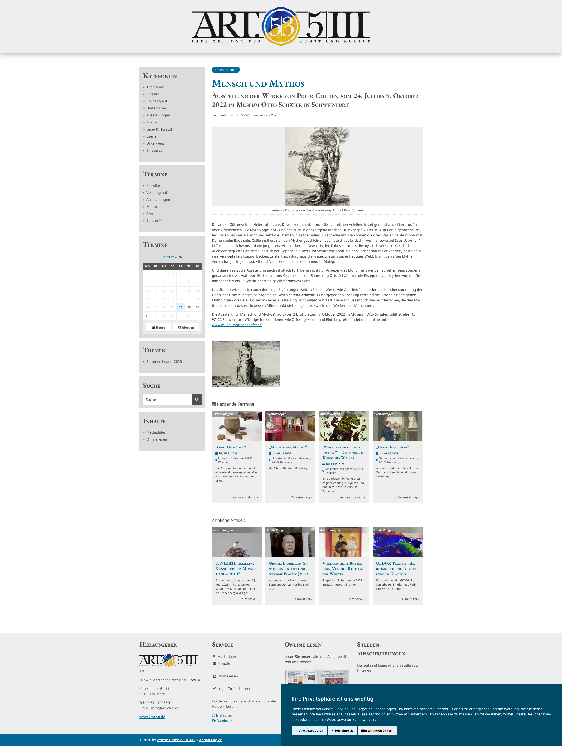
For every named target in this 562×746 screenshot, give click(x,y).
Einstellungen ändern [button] (377, 730)
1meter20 (154, 150)
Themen (154, 350)
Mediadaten (156, 432)
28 (180, 307)
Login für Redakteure (234, 688)
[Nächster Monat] (196, 256)
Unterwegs (155, 143)
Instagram (224, 715)
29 (189, 307)
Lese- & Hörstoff (159, 129)
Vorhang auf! (157, 101)
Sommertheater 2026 (164, 361)
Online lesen (156, 439)
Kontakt (223, 663)
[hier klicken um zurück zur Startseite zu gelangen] (281, 26)
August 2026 (172, 256)
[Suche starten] (197, 399)
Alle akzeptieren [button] (311, 730)
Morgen (188, 327)
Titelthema (155, 87)
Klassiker (153, 94)
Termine (155, 174)
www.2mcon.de (152, 716)
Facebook (224, 720)
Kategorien (160, 75)
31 (147, 316)
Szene (151, 136)
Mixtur (151, 122)
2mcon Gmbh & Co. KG (176, 739)
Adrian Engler (210, 739)
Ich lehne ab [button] (344, 730)
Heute (160, 327)
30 (197, 307)
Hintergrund (156, 108)
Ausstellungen (158, 115)
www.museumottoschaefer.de (237, 324)
